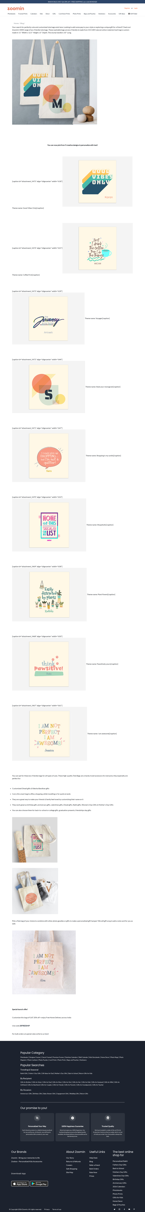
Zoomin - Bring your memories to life (25, 1158)
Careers (69, 1165)
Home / (17, 23)
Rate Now (93, 1172)
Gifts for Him (67, 1082)
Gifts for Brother (25, 1082)
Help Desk (93, 1158)
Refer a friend (94, 1165)
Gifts (54, 14)
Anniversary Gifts (26, 1094)
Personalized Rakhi (120, 1161)
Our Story (70, 1158)
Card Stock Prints (64, 14)
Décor (48, 14)
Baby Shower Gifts (49, 1094)
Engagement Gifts (62, 1094)
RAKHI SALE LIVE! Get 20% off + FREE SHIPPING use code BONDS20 (72, 2)
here (46, 1034)
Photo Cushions (32, 1060)
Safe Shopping (71, 1169)
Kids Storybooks (94, 1057)
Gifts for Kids (86, 1082)
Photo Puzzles (43, 1060)
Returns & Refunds (73, 1161)
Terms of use (56, 1209)
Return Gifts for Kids (85, 1073)
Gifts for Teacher (98, 1085)
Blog (91, 1161)
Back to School (73, 1073)
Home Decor (105, 1057)
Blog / (22, 23)
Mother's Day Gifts (61, 1073)
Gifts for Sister (37, 1082)
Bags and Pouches (89, 14)
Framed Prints (23, 14)
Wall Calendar (83, 1057)
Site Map (69, 1172)
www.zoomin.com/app (20, 1177)
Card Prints (52, 1060)
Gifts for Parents (70, 1085)
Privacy (47, 1209)
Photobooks (11, 14)
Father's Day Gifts (35, 1073)
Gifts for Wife (108, 1082)
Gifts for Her (76, 1082)
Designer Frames (34, 1057)
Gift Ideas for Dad (47, 1073)
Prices (91, 1176)
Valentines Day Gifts (121, 1176)
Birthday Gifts (37, 1094)
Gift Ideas (122, 14)
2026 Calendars (119, 1186)
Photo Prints (77, 14)
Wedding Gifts (74, 1094)
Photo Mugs (114, 1057)
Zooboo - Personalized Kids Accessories (26, 1161)
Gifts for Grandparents (84, 1085)
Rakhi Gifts (24, 1073)
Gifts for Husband (97, 1082)
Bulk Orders (94, 1169)
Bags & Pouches (119, 1205)
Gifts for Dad (47, 1082)
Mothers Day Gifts (120, 1172)
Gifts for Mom (57, 1082)
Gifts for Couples (46, 1085)
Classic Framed (47, 1057)
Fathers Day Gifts (119, 1165)
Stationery (101, 14)
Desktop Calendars (71, 1057)
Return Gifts (84, 1094)
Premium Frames (58, 1057)
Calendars (33, 14)
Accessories (112, 14)
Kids (41, 14)
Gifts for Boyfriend (34, 1085)
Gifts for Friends (58, 1085)
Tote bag (20, 921)
